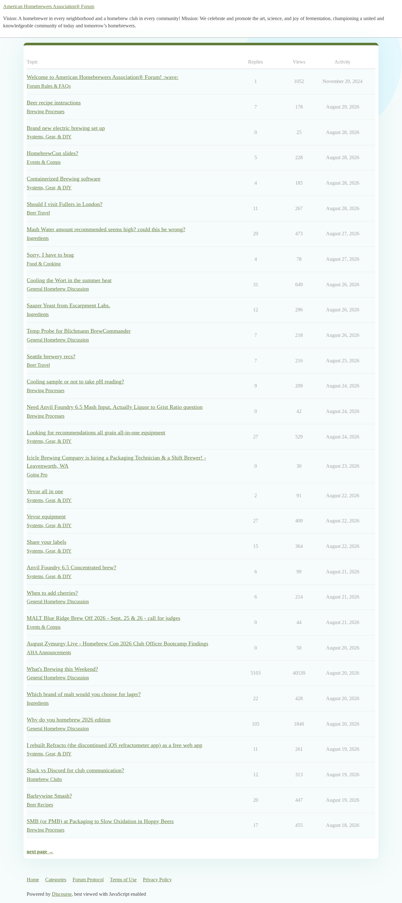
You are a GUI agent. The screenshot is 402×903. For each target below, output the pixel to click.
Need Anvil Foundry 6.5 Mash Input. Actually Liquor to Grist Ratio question (115, 407)
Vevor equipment (46, 516)
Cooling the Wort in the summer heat (69, 280)
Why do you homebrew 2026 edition (69, 719)
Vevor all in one (45, 491)
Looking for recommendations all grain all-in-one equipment (96, 432)
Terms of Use (123, 879)
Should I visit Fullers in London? (64, 204)
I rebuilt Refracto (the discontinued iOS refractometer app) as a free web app (114, 745)
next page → (40, 851)
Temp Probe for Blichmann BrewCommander (79, 331)
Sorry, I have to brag (50, 255)
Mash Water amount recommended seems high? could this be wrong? (106, 229)
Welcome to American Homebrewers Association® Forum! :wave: (102, 77)
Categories (55, 879)
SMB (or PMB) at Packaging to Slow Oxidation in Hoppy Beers (100, 821)
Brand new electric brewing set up (66, 128)
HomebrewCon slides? (52, 153)
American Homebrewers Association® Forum (48, 6)
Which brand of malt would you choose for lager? (84, 694)
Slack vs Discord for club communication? (75, 770)
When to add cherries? (52, 593)
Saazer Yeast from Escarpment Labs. (68, 305)
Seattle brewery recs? (51, 356)
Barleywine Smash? (49, 796)
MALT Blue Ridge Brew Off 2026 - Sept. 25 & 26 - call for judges (103, 618)
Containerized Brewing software (63, 179)
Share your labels (46, 542)
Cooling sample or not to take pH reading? (75, 381)
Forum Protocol (88, 879)
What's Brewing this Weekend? (62, 669)
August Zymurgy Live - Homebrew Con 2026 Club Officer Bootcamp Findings (117, 643)
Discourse (62, 894)
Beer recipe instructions (54, 102)
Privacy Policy (157, 879)
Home (33, 879)
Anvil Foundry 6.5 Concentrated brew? (71, 567)
